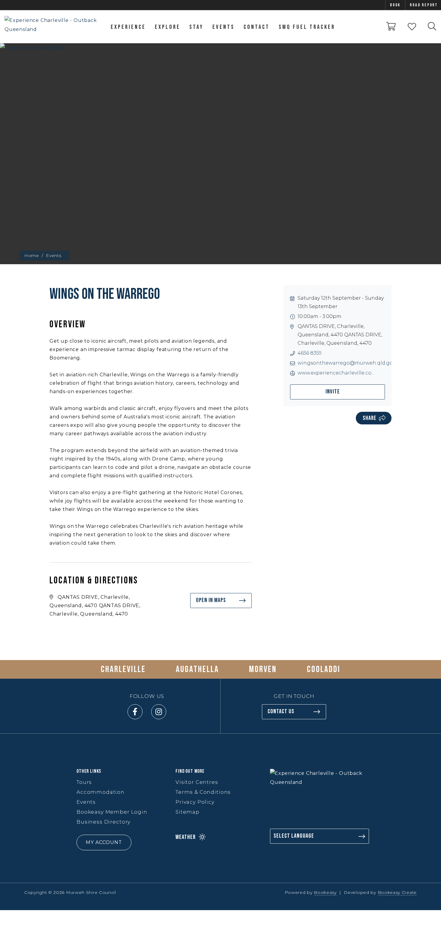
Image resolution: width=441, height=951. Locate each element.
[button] (121, 842)
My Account (104, 842)
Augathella (197, 669)
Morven (263, 669)
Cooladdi (323, 669)
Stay (196, 27)
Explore (167, 27)
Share (369, 418)
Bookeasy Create (397, 892)
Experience (128, 27)
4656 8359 (310, 353)
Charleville (123, 669)
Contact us (281, 711)
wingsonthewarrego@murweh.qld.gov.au (350, 363)
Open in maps (211, 600)
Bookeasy (325, 892)
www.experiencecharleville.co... (336, 373)
